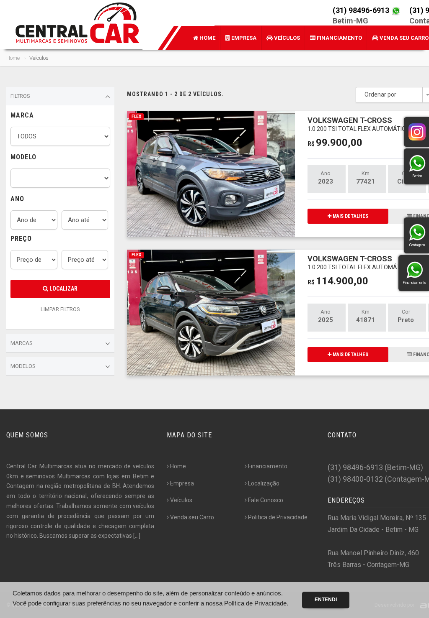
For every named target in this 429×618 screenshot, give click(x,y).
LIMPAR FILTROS (60, 309)
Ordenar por (380, 94)
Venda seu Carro (192, 517)
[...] (136, 535)
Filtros (20, 96)
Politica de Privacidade (278, 517)
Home (206, 38)
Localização (263, 483)
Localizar (63, 288)
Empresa (243, 38)
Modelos (23, 366)
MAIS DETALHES (349, 216)
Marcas (21, 343)
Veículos (286, 38)
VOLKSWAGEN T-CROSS (359, 124)
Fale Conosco (265, 500)
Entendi (326, 600)
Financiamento (338, 38)
